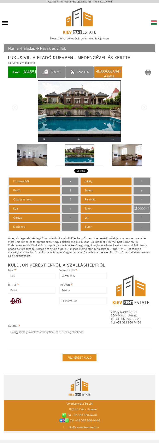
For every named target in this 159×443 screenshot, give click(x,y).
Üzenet (14, 325)
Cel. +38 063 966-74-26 (85, 420)
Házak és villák (53, 48)
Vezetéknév (68, 270)
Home (13, 48)
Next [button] (144, 107)
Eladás (29, 48)
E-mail (13, 284)
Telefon (65, 284)
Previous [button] (15, 107)
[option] (79, 111)
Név (12, 270)
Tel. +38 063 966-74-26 (82, 415)
